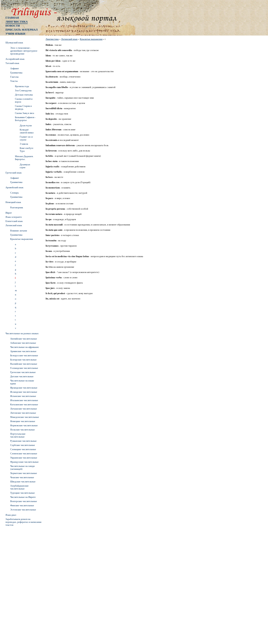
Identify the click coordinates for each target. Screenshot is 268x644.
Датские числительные (22, 376)
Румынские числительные (23, 440)
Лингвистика (16, 21)
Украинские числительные (23, 457)
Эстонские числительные (23, 509)
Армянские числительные (23, 351)
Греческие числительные (23, 372)
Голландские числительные (24, 368)
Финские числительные (22, 505)
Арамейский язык (14, 187)
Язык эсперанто (13, 216)
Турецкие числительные (22, 492)
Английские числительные (23, 338)
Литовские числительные (23, 412)
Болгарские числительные (23, 359)
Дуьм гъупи (26, 125)
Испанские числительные (23, 396)
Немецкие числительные (22, 421)
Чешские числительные (22, 477)
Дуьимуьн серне (25, 166)
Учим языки (15, 34)
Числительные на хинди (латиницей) (22, 467)
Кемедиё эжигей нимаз (27, 131)
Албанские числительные (23, 342)
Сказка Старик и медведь (23, 107)
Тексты (14, 81)
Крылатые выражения (91, 39)
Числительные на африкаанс (24, 347)
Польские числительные (22, 429)
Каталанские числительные (24, 404)
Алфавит (14, 68)
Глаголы (14, 76)
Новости (12, 26)
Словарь (14, 192)
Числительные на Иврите (23, 497)
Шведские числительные (23, 481)
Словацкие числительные (23, 449)
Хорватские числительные (23, 473)
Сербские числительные (22, 445)
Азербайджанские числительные (19, 487)
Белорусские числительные (24, 355)
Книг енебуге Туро (26, 149)
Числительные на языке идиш (22, 382)
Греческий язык (13, 172)
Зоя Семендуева (23, 90)
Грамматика (16, 72)
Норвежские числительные (24, 425)
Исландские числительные (23, 391)
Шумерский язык (14, 42)
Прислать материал (21, 30)
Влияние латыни (18, 230)
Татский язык (12, 63)
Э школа (24, 143)
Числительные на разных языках (22, 333)
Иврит (8, 212)
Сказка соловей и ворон (23, 100)
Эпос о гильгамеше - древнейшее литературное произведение (23, 50)
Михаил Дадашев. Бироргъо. (24, 158)
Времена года (22, 86)
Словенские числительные (23, 453)
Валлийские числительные (23, 363)
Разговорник (16, 207)
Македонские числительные (24, 417)
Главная (12, 17)
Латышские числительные (23, 408)
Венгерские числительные (23, 501)
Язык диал (10, 514)
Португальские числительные (18, 435)
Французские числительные (24, 461)
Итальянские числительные (24, 400)
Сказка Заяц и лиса (24, 113)
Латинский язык (69, 39)
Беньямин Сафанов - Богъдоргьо (25, 119)
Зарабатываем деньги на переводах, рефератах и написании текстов (23, 521)
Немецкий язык (13, 202)
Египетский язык (14, 221)
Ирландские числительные (23, 387)
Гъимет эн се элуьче (26, 138)
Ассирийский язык (14, 59)
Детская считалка (24, 94)
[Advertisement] (20, 582)
